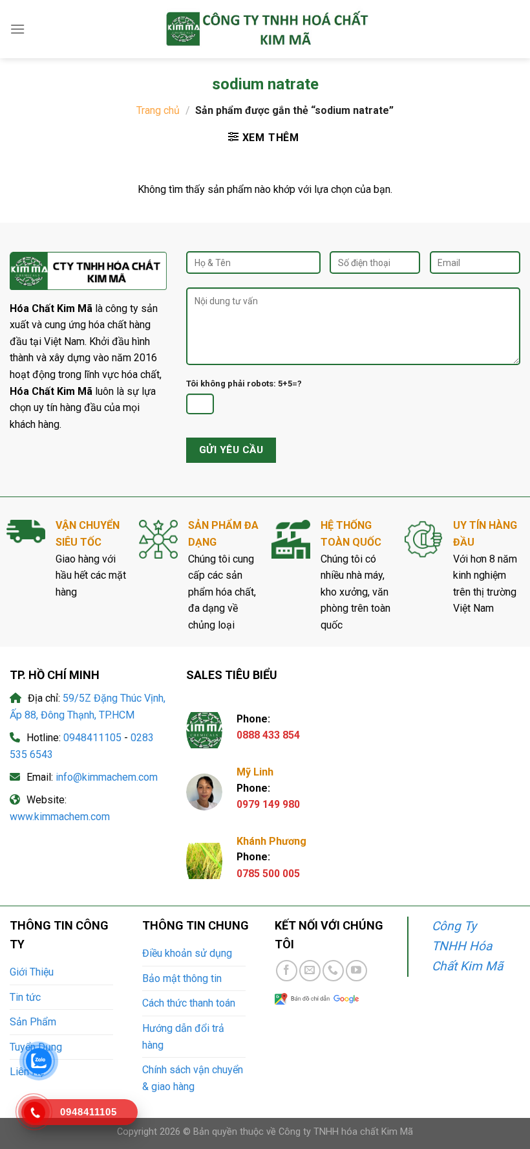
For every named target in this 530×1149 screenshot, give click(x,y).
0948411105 (92, 737)
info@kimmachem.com (107, 777)
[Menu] (17, 29)
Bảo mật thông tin (182, 978)
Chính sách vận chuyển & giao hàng (192, 1078)
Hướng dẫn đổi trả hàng (183, 1036)
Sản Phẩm (33, 1022)
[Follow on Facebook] (286, 970)
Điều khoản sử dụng (187, 953)
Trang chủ (158, 110)
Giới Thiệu (32, 972)
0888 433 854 (268, 735)
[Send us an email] (310, 970)
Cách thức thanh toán (188, 1003)
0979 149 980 (268, 804)
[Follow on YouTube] (356, 970)
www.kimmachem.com (60, 816)
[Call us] (333, 970)
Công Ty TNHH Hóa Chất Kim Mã (467, 946)
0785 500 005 (268, 873)
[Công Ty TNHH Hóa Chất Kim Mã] (265, 28)
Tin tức (25, 997)
